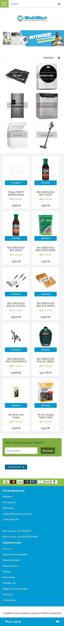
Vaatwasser (47, 105)
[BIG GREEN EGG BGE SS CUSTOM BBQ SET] (16, 280)
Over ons (7, 548)
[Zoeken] (59, 4)
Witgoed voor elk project (15, 588)
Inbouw (17, 76)
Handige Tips (9, 583)
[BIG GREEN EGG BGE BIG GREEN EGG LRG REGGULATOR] (45, 336)
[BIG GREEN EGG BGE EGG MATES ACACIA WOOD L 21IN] (45, 280)
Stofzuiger (47, 134)
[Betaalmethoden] (30, 482)
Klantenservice (15, 467)
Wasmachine (47, 76)
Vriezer (17, 134)
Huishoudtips (9, 600)
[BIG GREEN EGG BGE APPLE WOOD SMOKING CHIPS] (45, 225)
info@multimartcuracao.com (17, 513)
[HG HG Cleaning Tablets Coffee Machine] (45, 392)
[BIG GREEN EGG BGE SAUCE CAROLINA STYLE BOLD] (16, 225)
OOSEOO (45, 613)
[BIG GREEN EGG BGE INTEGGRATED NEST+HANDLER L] (16, 336)
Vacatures (8, 594)
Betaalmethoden (11, 560)
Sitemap (7, 571)
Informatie (16, 183)
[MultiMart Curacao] (32, 18)
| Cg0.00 (14, 621)
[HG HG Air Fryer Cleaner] (16, 392)
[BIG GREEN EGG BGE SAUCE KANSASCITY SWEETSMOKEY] (45, 169)
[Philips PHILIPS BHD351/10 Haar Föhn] (16, 169)
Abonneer (47, 450)
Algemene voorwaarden (15, 554)
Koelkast (17, 105)
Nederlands (48, 57)
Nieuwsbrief (9, 577)
